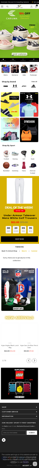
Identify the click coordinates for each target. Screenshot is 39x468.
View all (34, 81)
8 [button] (24, 55)
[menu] (2, 6)
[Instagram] (3, 440)
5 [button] (18, 55)
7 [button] (22, 55)
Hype (10, 343)
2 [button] (13, 55)
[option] (19, 33)
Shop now (19, 239)
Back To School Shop (9, 251)
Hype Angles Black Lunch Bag (10, 346)
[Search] (7, 6)
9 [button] (26, 55)
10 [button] (28, 55)
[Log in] (31, 6)
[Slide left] (29, 360)
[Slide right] (34, 360)
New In (24, 251)
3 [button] (14, 55)
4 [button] (16, 55)
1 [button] (11, 55)
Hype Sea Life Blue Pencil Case (29, 346)
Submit (32, 433)
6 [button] (20, 55)
